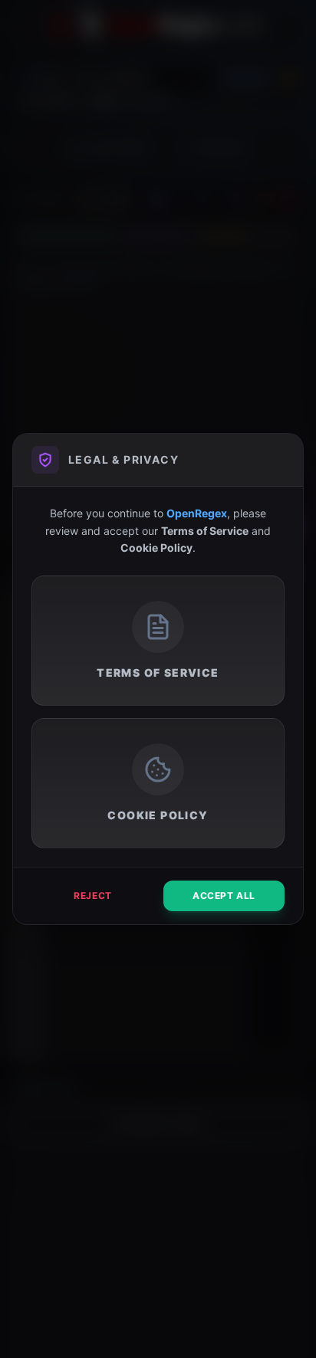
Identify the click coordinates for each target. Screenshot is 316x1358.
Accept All (224, 895)
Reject (93, 895)
